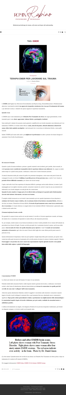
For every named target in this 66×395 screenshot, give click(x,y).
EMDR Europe (41, 363)
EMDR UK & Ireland (30, 363)
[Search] (65, 32)
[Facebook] (58, 32)
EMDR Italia (20, 363)
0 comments (17, 369)
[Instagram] (60, 32)
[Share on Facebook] (57, 369)
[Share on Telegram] (61, 369)
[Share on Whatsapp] (59, 369)
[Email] (62, 32)
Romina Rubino (36, 81)
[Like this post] (55, 369)
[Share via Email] (63, 369)
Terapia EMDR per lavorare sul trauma (33, 78)
